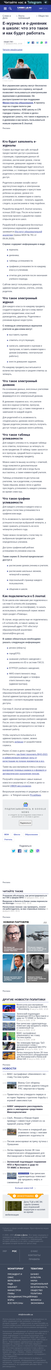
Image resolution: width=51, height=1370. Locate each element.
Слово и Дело (7, 17)
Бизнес (35, 1274)
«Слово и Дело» (21, 1235)
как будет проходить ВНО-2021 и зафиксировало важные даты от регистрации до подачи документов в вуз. (25, 757)
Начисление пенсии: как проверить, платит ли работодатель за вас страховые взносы (25, 909)
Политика (36, 1293)
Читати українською (12, 50)
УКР (40, 8)
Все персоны (15, 1303)
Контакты (34, 1255)
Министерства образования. (18, 103)
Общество (43, 16)
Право (34, 1297)
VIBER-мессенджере (20, 786)
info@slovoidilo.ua (25, 1315)
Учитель (8, 839)
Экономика (37, 1303)
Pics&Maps (35, 795)
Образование (31, 834)
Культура (36, 1277)
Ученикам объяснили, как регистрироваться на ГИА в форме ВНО (25, 896)
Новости (9, 1068)
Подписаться (25, 823)
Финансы (36, 1300)
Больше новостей (24, 1188)
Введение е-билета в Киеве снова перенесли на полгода (25, 902)
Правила (34, 1259)
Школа (17, 834)
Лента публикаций (24, 17)
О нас (34, 1251)
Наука (34, 1280)
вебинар (19, 742)
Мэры (11, 1300)
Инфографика (25, 1196)
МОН (6, 834)
